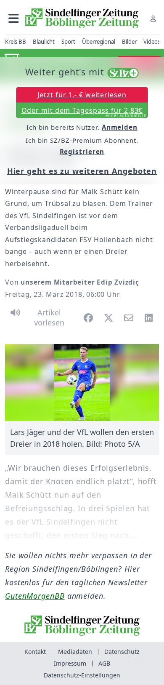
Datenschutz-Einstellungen (82, 675)
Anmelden (120, 127)
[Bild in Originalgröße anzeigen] (82, 382)
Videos (151, 41)
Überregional (98, 41)
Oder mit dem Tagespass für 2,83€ (84, 112)
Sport (68, 41)
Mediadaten (75, 652)
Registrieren (82, 151)
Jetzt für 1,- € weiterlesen (81, 94)
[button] (13, 18)
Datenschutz (122, 652)
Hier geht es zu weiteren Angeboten (82, 171)
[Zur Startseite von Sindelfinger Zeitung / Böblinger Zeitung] (82, 18)
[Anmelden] (153, 18)
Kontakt (35, 652)
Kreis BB (15, 41)
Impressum (70, 663)
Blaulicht (44, 41)
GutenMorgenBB (35, 596)
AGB (104, 663)
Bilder (129, 41)
